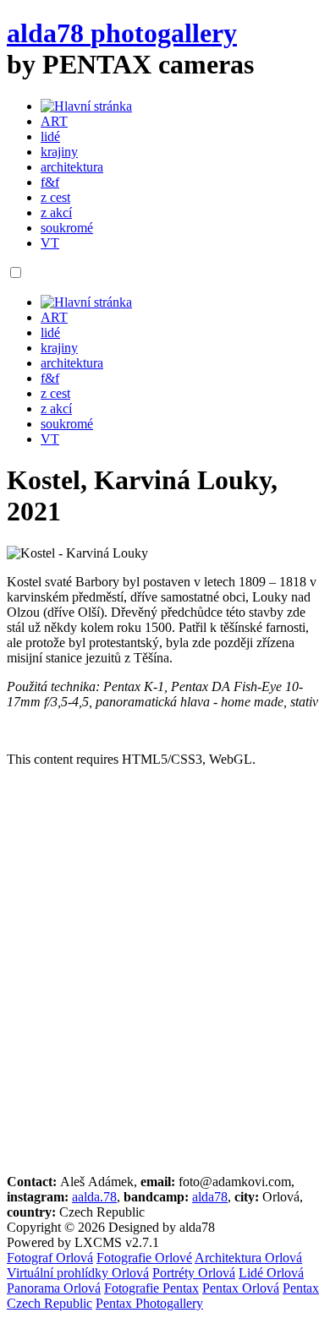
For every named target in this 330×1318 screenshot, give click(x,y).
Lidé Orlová (271, 1273)
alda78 (210, 1197)
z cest (55, 197)
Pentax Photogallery (149, 1303)
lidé (50, 136)
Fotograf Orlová (50, 1257)
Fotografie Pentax (151, 1288)
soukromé (67, 228)
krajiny (59, 151)
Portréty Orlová (193, 1273)
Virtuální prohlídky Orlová (78, 1273)
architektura (72, 167)
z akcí (56, 212)
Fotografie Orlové (144, 1257)
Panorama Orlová (54, 1288)
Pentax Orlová (240, 1288)
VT (50, 243)
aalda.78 (94, 1197)
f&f (50, 182)
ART (54, 121)
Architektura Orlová (248, 1257)
